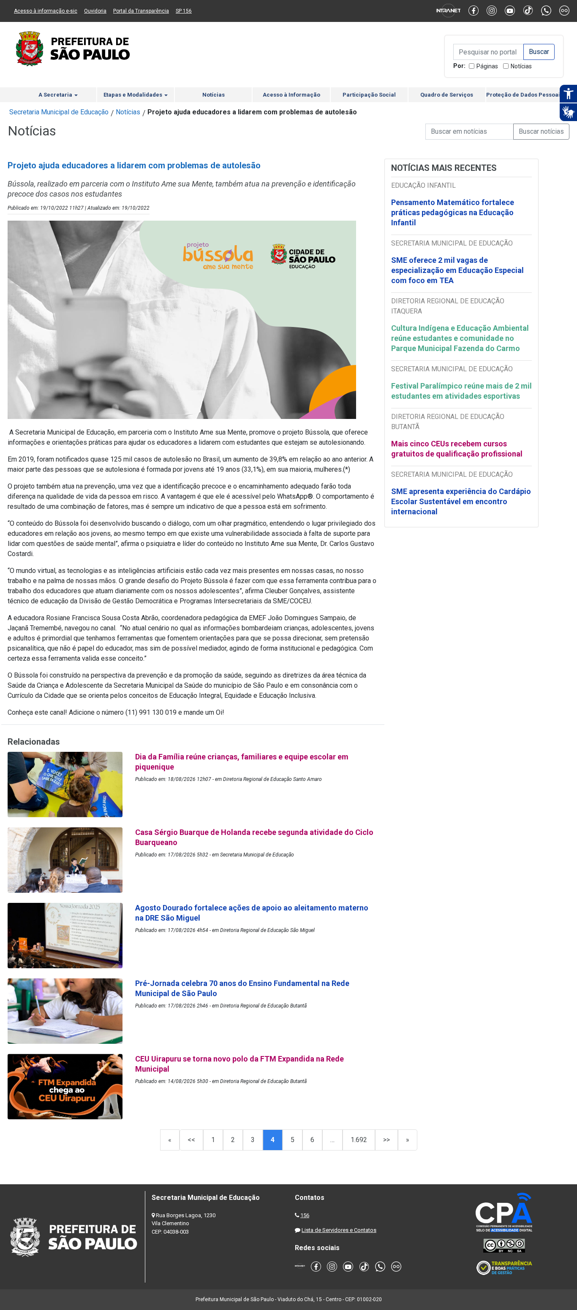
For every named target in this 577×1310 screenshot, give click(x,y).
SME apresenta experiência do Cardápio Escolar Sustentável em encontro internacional (461, 501)
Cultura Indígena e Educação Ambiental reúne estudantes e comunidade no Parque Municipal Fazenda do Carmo (460, 338)
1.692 (359, 1140)
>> (386, 1140)
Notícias (521, 66)
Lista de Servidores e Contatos (339, 1230)
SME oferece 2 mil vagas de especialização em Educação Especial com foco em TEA (457, 270)
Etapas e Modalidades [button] (133, 95)
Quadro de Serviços (446, 95)
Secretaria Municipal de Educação (59, 112)
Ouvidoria (95, 11)
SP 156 (184, 11)
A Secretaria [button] (55, 95)
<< (191, 1140)
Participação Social (369, 95)
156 (304, 1215)
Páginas (487, 66)
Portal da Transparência (141, 11)
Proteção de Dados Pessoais (524, 95)
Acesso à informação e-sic (45, 11)
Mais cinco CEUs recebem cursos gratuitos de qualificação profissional (457, 448)
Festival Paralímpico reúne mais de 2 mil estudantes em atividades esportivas (461, 390)
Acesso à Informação (291, 95)
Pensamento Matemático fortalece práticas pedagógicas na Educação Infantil (452, 212)
